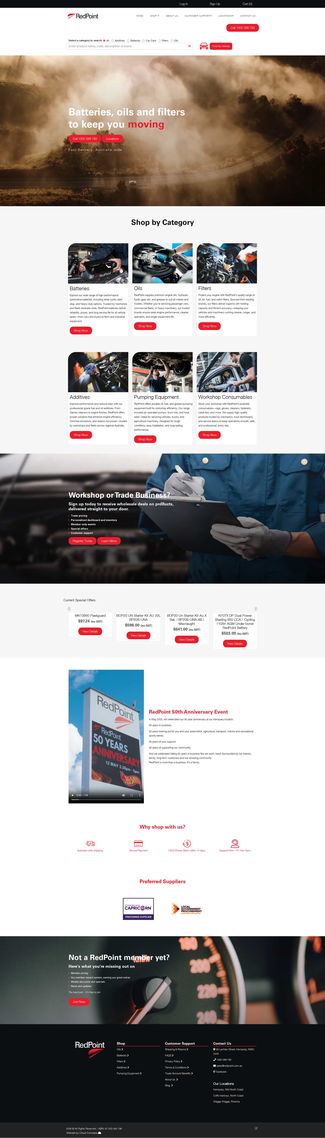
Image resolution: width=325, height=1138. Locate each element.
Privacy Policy (173, 1061)
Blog (168, 1085)
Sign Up (215, 4)
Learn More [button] (108, 541)
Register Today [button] (82, 541)
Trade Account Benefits (178, 1073)
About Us (172, 15)
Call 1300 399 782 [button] (243, 27)
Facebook (220, 1071)
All (107, 40)
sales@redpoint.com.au (229, 1065)
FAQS (168, 1055)
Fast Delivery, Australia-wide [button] (95, 149)
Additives (120, 40)
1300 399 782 (223, 1059)
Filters (165, 40)
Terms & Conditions (176, 1067)
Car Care (151, 40)
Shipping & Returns (176, 1049)
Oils (176, 40)
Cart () (247, 4)
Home (139, 15)
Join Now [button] (79, 1001)
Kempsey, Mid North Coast (228, 1089)
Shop (154, 15)
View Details (90, 639)
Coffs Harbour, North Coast (228, 1095)
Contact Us (248, 15)
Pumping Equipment (128, 1073)
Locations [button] (112, 138)
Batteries (135, 40)
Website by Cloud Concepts (82, 1132)
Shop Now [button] (81, 330)
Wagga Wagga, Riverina (226, 1101)
